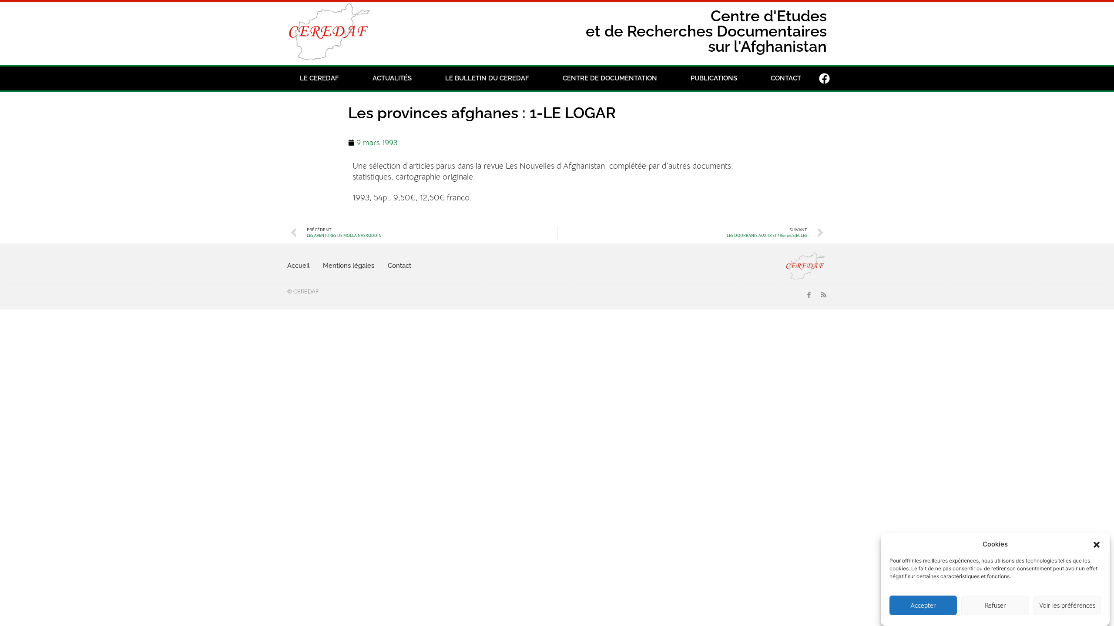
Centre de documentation (610, 78)
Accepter (923, 605)
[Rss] (824, 295)
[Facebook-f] (809, 295)
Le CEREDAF (319, 78)
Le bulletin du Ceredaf (487, 78)
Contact (786, 78)
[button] (1096, 543)
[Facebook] (825, 78)
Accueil (298, 266)
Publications (714, 78)
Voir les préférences (1067, 605)
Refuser (995, 605)
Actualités (392, 78)
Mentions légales (348, 266)
